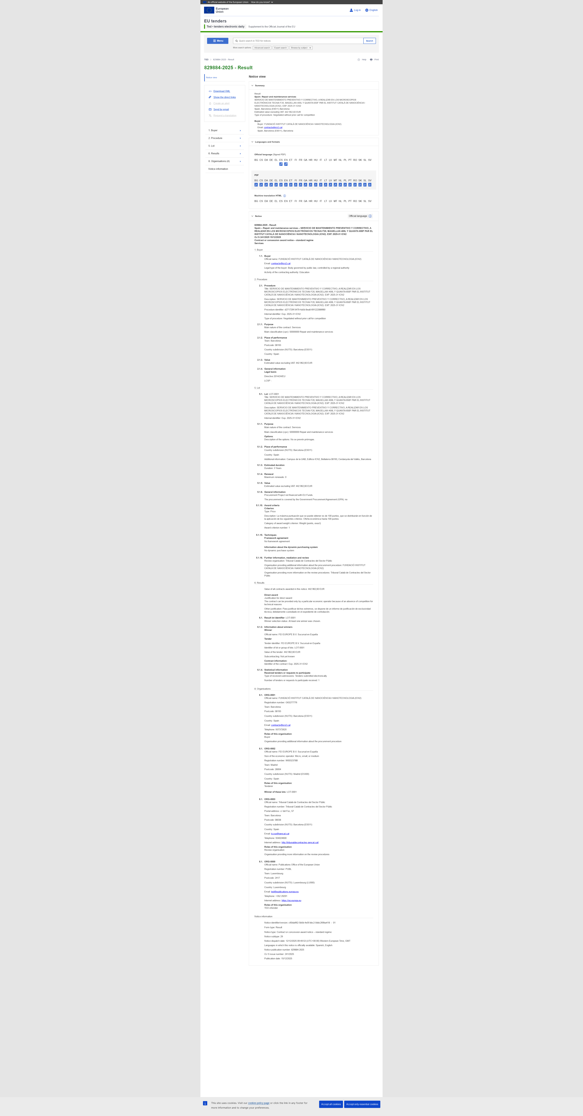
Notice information (218, 169)
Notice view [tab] (211, 77)
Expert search (280, 48)
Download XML (221, 91)
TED (206, 59)
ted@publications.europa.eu (285, 891)
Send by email (221, 109)
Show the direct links (224, 97)
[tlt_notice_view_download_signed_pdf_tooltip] (281, 164)
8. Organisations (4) (219, 161)
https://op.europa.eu (291, 900)
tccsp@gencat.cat (280, 833)
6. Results (213, 153)
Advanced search (262, 48)
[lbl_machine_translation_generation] (284, 196)
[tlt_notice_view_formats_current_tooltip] (370, 216)
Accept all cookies (331, 1104)
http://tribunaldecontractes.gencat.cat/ (300, 842)
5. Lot (211, 146)
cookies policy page (258, 1103)
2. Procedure (215, 138)
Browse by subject (299, 48)
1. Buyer (212, 130)
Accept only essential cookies (362, 1104)
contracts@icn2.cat (273, 127)
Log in (357, 10)
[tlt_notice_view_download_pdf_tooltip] (256, 184)
